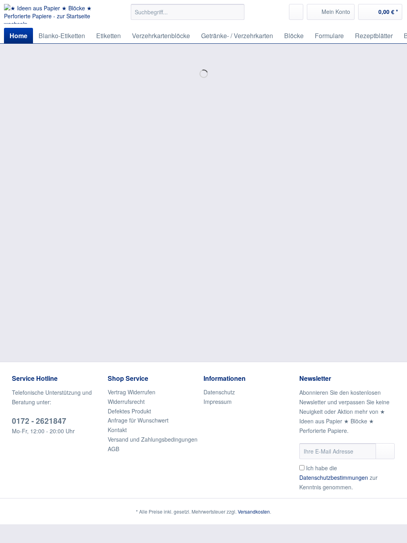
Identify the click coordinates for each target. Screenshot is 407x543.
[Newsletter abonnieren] (385, 451)
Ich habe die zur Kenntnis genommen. (338, 477)
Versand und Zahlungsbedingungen (153, 439)
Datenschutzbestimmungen (333, 477)
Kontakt (117, 430)
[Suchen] (237, 12)
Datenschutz (219, 392)
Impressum (218, 401)
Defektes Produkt (129, 411)
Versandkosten (254, 511)
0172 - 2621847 (39, 420)
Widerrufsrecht (126, 401)
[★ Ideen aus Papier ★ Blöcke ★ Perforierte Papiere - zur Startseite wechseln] (52, 14)
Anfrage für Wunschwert (138, 420)
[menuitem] (188, 16)
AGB (113, 449)
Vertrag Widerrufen (131, 392)
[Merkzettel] (296, 12)
